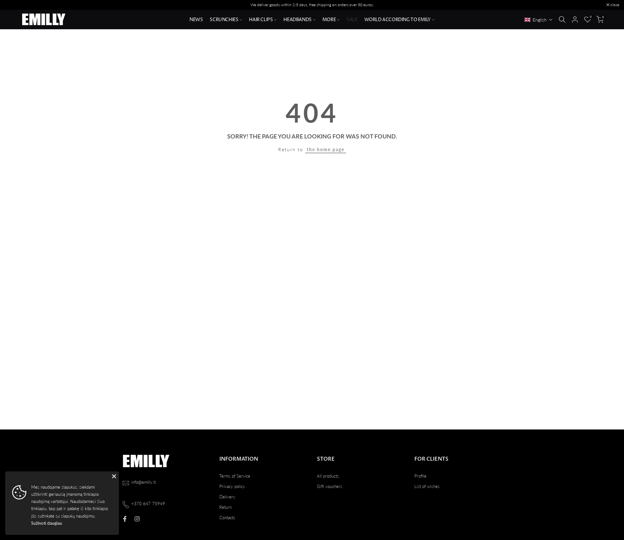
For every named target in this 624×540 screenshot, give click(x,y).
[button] (538, 19)
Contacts (227, 517)
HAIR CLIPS (261, 20)
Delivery (227, 496)
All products (328, 476)
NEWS (196, 20)
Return (225, 507)
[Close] (114, 476)
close (13, 5)
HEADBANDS (297, 20)
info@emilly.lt (143, 482)
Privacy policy (232, 486)
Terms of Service (234, 476)
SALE (351, 20)
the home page (325, 149)
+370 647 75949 (148, 503)
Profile (420, 476)
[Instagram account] (137, 519)
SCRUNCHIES (224, 20)
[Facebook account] (125, 519)
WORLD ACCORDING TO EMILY (397, 20)
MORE (329, 20)
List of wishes (427, 486)
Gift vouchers (329, 486)
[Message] (312, 5)
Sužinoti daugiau (46, 523)
